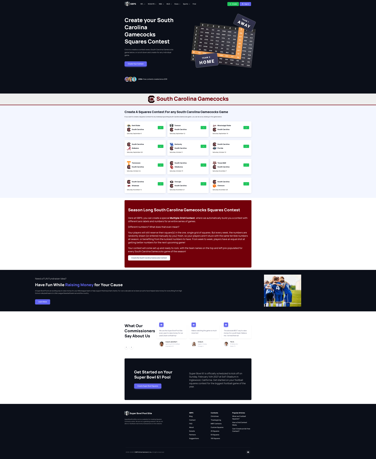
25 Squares (215, 431)
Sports (185, 4)
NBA (160, 4)
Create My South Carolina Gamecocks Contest (149, 258)
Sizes (176, 4)
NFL (142, 4)
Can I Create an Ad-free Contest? (241, 430)
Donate (192, 431)
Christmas (215, 416)
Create (234, 4)
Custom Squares (217, 427)
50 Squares (215, 435)
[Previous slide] (126, 347)
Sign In (246, 4)
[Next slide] (131, 347)
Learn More (42, 302)
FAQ (190, 424)
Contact (192, 420)
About (191, 427)
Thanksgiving (216, 420)
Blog (191, 416)
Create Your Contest (136, 64)
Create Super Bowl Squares (147, 386)
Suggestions (194, 438)
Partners (192, 435)
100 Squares (215, 438)
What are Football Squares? (239, 417)
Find (194, 4)
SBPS (133, 3)
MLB (168, 4)
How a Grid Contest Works (239, 423)
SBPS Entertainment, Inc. (143, 452)
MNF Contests (216, 424)
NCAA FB (151, 4)
